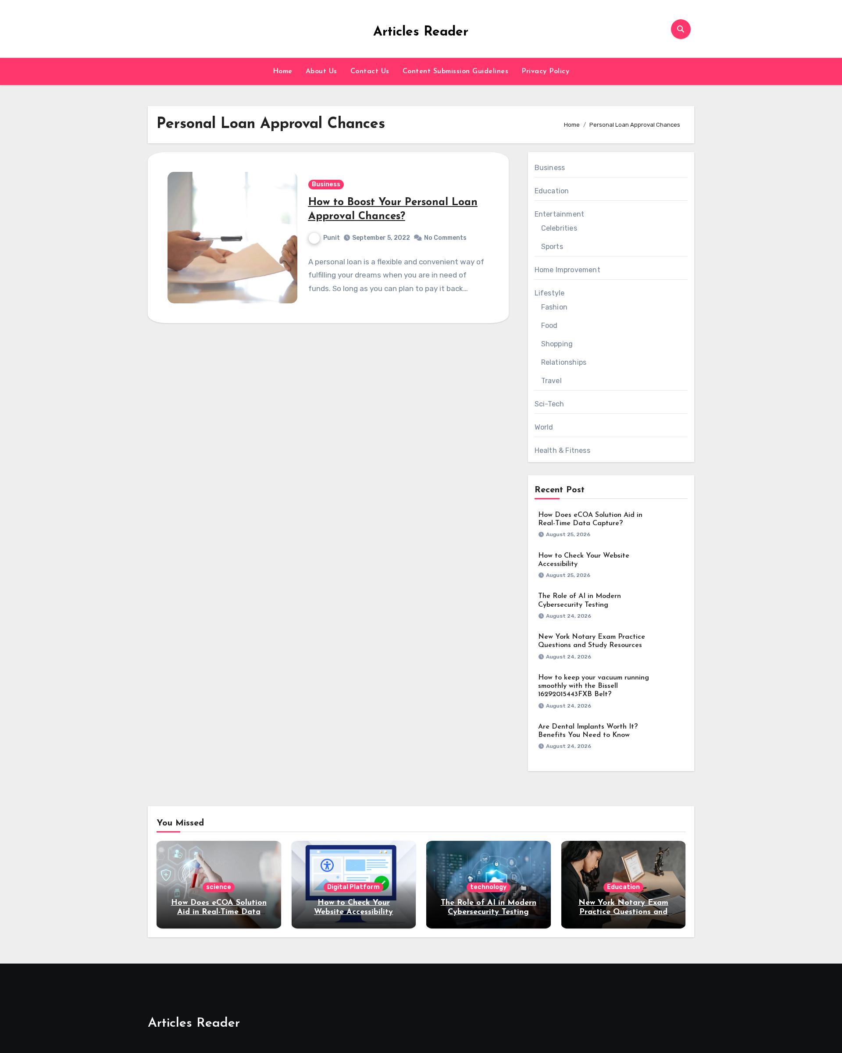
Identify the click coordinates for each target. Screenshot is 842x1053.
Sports (552, 246)
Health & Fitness (562, 450)
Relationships (564, 362)
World (544, 427)
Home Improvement (567, 270)
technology (488, 887)
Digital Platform (353, 887)
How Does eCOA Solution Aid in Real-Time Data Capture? (219, 912)
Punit (331, 238)
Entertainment (560, 214)
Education (552, 191)
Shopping (557, 344)
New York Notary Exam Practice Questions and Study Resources (623, 912)
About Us (321, 71)
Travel (551, 381)
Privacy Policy (545, 71)
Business (326, 184)
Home (283, 71)
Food (549, 325)
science (218, 887)
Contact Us (369, 71)
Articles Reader (420, 32)
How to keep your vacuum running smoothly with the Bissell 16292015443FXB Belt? (593, 686)
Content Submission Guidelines (456, 71)
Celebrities (559, 228)
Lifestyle (550, 293)
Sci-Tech (549, 404)
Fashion (554, 307)
